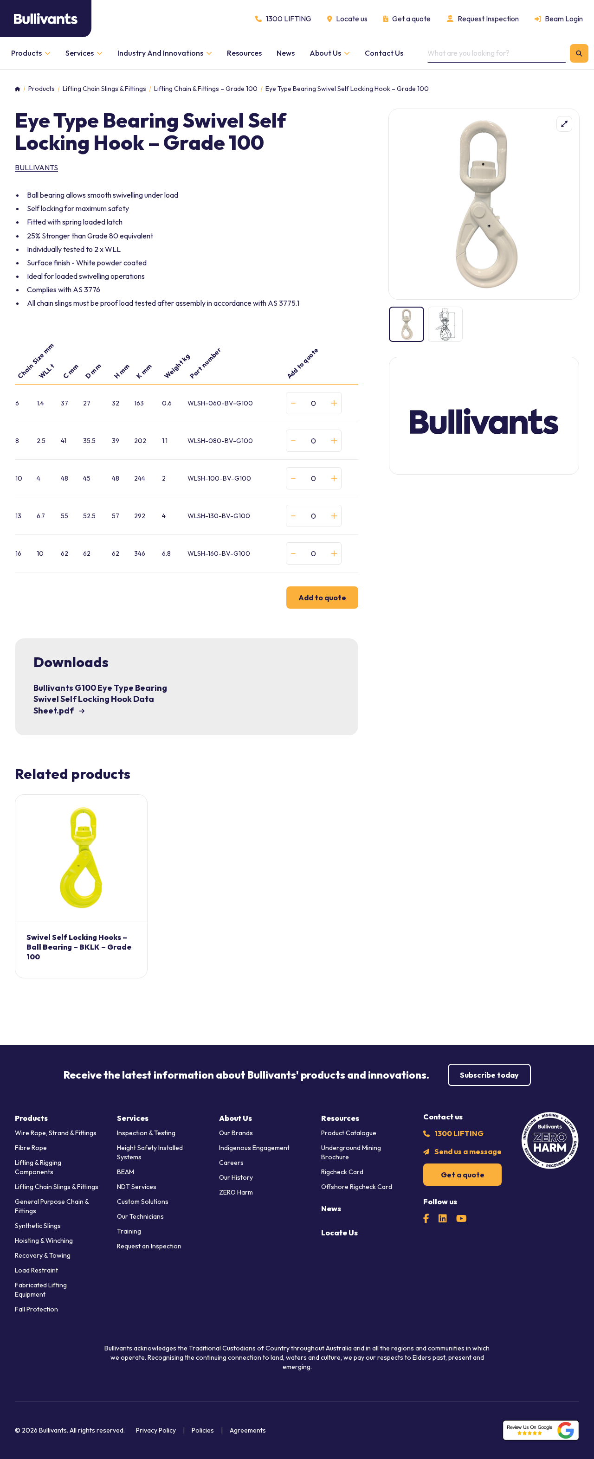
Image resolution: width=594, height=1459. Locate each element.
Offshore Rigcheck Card (356, 1187)
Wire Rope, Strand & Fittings (56, 1133)
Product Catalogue (348, 1133)
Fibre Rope (31, 1148)
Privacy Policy (156, 1430)
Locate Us (339, 1232)
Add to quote (322, 597)
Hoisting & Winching (44, 1240)
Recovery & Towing (43, 1255)
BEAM (125, 1172)
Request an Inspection (149, 1246)
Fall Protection (36, 1309)
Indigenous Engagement (254, 1148)
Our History (236, 1177)
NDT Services (136, 1187)
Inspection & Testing (146, 1133)
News (331, 1208)
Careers (231, 1162)
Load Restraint (36, 1270)
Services (132, 1118)
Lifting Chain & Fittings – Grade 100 (206, 89)
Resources (340, 1118)
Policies (203, 1430)
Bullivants (36, 167)
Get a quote (462, 1174)
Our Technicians (140, 1216)
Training (129, 1231)
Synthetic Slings (38, 1225)
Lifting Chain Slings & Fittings (104, 89)
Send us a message (468, 1151)
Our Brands (236, 1133)
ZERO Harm (236, 1192)
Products (41, 89)
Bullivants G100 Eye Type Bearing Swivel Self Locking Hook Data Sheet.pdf (100, 699)
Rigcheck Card (342, 1172)
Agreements (248, 1430)
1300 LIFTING (459, 1133)
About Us (235, 1118)
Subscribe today (489, 1075)
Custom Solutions (142, 1201)
